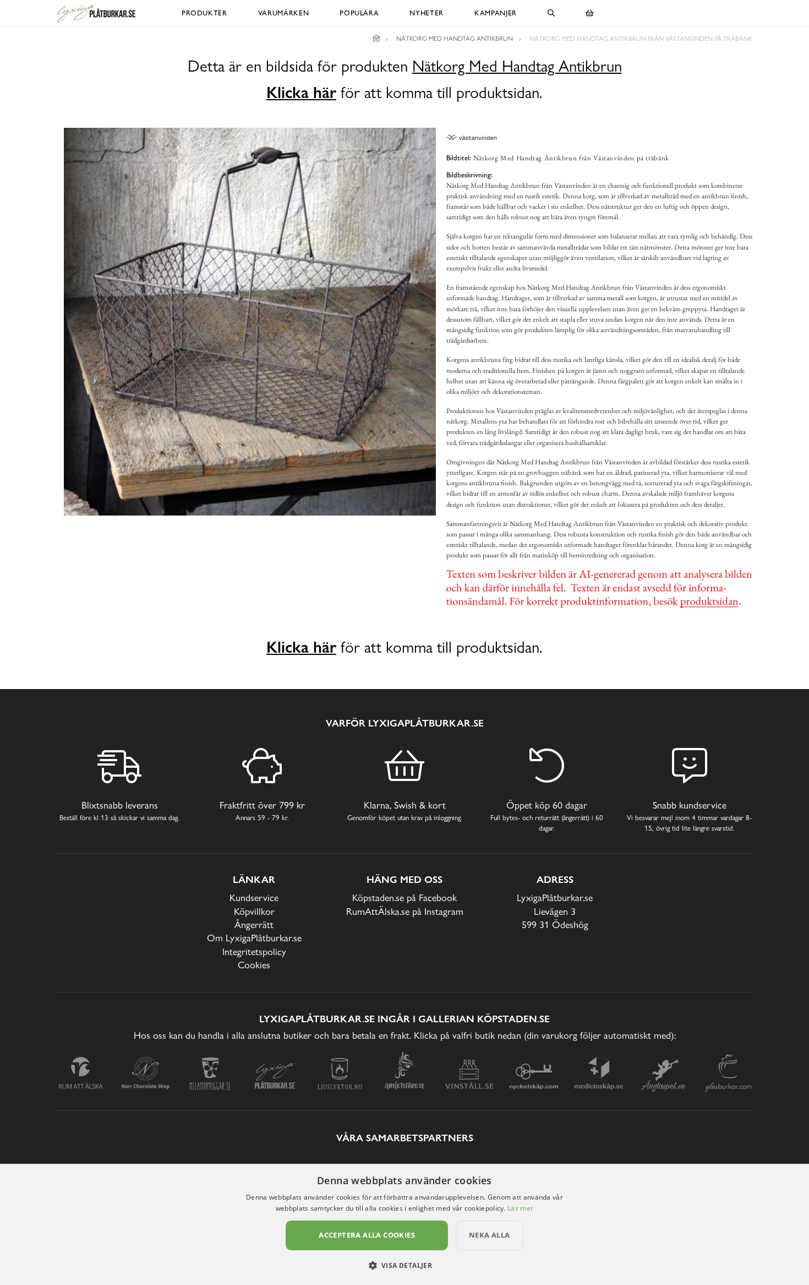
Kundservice (253, 897)
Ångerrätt (254, 924)
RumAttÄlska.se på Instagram (404, 911)
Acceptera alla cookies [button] (367, 1235)
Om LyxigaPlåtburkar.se (254, 938)
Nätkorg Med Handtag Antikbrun (517, 66)
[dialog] (404, 1224)
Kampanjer (495, 13)
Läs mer (520, 1208)
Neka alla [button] (489, 1235)
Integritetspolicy (254, 951)
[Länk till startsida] (376, 38)
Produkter (204, 13)
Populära (359, 13)
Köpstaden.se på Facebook (404, 897)
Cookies (254, 964)
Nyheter (426, 13)
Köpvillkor (254, 911)
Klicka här (301, 92)
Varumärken (283, 13)
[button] (405, 1265)
